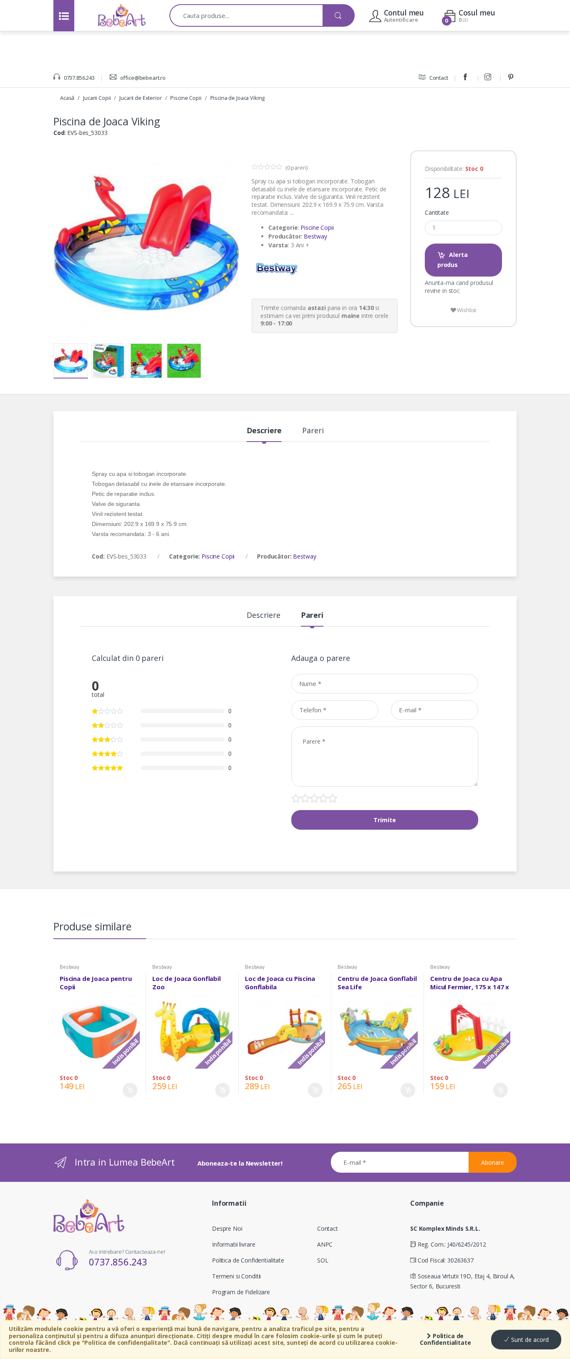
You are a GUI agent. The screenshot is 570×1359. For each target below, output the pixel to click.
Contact (438, 77)
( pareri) (296, 167)
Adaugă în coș (130, 1090)
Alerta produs (452, 260)
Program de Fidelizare (241, 1292)
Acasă (67, 98)
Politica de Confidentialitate (445, 1339)
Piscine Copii (185, 98)
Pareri (312, 431)
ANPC (325, 1244)
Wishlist (466, 310)
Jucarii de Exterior (140, 98)
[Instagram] (489, 78)
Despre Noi (227, 1228)
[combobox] (246, 15)
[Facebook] (466, 78)
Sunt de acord (529, 1340)
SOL (322, 1260)
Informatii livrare (233, 1244)
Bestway (315, 236)
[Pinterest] (512, 78)
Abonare (492, 1162)
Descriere (264, 431)
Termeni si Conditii (236, 1276)
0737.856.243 (79, 77)
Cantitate (437, 212)
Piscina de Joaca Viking (237, 98)
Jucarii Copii (97, 98)
